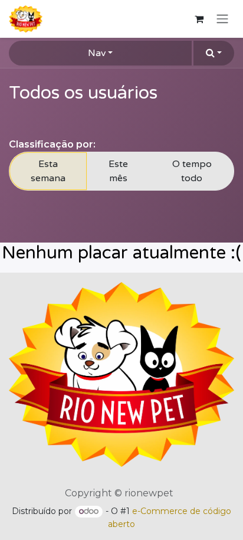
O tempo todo (192, 171)
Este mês (118, 171)
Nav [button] (97, 53)
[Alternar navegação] (222, 19)
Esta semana (48, 171)
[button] (213, 53)
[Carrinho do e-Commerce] (199, 19)
